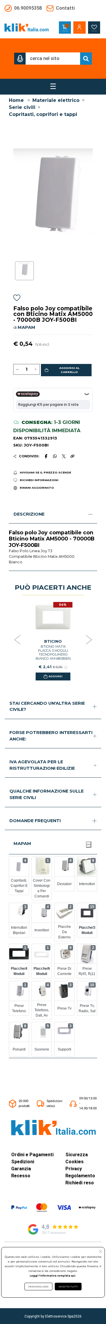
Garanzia (21, 1168)
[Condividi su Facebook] (46, 456)
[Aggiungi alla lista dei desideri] (16, 298)
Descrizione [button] (29, 514)
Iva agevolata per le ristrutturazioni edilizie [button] (42, 765)
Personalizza (38, 1286)
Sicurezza (76, 1154)
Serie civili (22, 107)
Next (89, 640)
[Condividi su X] (64, 456)
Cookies (74, 1161)
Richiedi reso (79, 1183)
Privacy (73, 1168)
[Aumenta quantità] (35, 369)
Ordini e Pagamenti (32, 1154)
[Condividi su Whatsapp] (55, 456)
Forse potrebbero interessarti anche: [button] (50, 736)
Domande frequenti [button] (35, 820)
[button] (20, 58)
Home (16, 100)
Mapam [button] (22, 843)
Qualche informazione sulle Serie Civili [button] (46, 794)
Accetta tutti (68, 1286)
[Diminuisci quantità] (17, 369)
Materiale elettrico (56, 100)
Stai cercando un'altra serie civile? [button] (47, 706)
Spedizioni (22, 1161)
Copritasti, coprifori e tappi (43, 114)
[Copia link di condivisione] (72, 456)
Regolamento (80, 1175)
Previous (17, 640)
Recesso (20, 1175)
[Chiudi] (88, 844)
